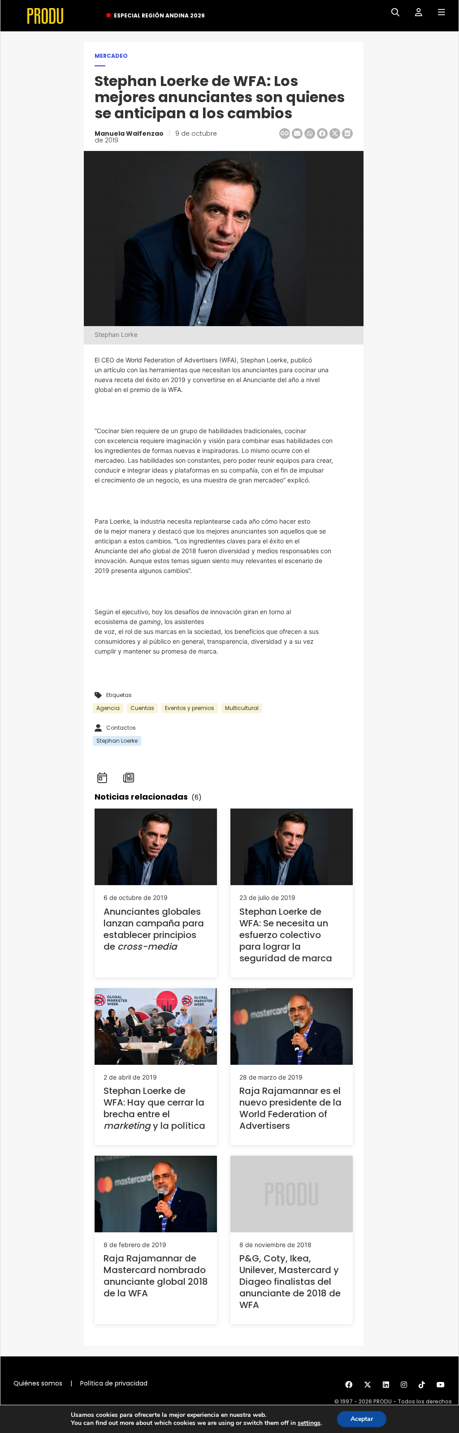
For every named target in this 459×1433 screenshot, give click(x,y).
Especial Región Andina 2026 (159, 15)
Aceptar (362, 1419)
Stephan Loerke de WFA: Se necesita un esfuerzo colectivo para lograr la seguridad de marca (285, 934)
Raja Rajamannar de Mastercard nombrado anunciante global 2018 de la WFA (156, 1276)
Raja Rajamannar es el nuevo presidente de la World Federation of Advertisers (290, 1108)
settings (309, 1423)
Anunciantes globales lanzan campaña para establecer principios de (154, 929)
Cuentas (142, 708)
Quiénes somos (37, 1383)
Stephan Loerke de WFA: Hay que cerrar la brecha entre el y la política (154, 1108)
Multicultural (242, 708)
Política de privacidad (113, 1383)
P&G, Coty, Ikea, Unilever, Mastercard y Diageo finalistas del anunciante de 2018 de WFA (290, 1281)
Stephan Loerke (117, 740)
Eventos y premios (189, 708)
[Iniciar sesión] (415, 12)
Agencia (108, 708)
